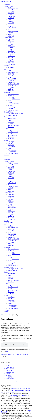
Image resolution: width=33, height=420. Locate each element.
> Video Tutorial (9, 367)
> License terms (9, 378)
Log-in (6, 311)
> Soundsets (7, 375)
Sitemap (21, 395)
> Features (7, 373)
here (7, 351)
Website (27, 395)
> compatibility (8, 370)
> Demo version (9, 369)
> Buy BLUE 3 (8, 377)
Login (16, 390)
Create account (9, 392)
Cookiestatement (13, 395)
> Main (6, 365)
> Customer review (9, 372)
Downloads (21, 390)
